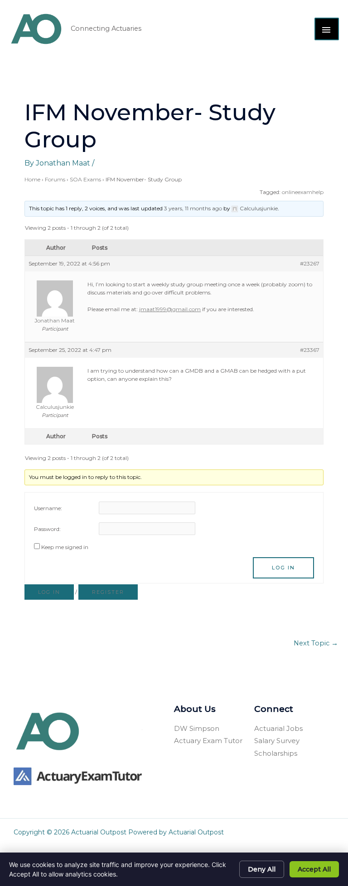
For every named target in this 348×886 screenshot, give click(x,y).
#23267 (309, 263)
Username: (48, 508)
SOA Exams (85, 179)
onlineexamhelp (303, 192)
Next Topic (316, 643)
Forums (55, 179)
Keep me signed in (64, 547)
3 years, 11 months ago (193, 208)
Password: (47, 529)
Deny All (262, 869)
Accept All (314, 869)
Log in (49, 592)
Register (108, 592)
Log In (283, 567)
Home (32, 179)
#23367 (309, 349)
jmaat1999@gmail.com (170, 309)
